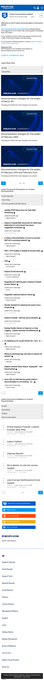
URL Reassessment (13, 522)
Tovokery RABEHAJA (12, 277)
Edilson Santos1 (11, 300)
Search (35, 8)
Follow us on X (11, 510)
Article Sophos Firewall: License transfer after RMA (23, 428)
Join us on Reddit (12, 516)
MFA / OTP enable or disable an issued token (22, 251)
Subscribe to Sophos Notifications (19, 503)
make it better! (14, 441)
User (38, 8)
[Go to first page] (20, 183)
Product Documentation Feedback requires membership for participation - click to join (22, 676)
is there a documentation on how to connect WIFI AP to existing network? (22, 239)
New (41, 15)
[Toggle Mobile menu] (41, 8)
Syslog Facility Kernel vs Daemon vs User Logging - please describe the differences (21, 329)
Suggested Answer (2, 223)
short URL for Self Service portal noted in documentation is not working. (20, 380)
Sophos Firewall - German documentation (21, 318)
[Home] (10, 7)
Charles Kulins (10, 387)
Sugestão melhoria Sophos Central (18, 294)
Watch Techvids (12, 527)
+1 (41, 341)
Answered (2, 341)
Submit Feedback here (12, 55)
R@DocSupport (11, 218)
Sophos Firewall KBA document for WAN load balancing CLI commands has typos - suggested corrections (22, 225)
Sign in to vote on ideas (3, 425)
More (32, 17)
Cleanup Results (15, 453)
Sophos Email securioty (14, 271)
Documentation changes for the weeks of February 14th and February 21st (20, 171)
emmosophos (10, 266)
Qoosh (8, 290)
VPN (6, 261)
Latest (11, 216)
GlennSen (9, 362)
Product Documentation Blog (18, 17)
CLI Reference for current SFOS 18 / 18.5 (21, 341)
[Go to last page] (24, 183)
